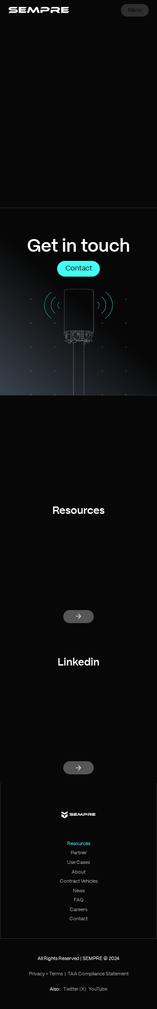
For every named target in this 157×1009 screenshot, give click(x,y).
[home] (39, 10)
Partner (79, 852)
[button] (135, 10)
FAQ (79, 900)
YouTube (98, 989)
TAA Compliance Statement (98, 973)
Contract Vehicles (79, 881)
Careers (78, 909)
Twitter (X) (74, 989)
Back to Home (78, 172)
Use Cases (78, 862)
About (78, 872)
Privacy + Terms (46, 973)
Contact (78, 268)
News (79, 890)
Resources (78, 843)
